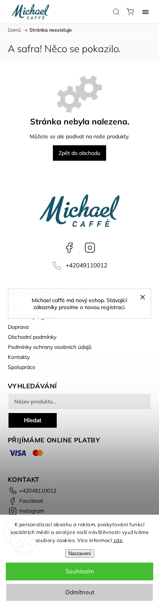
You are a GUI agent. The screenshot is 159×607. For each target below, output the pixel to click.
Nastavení (79, 553)
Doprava (18, 326)
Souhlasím (80, 571)
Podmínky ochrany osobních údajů (49, 346)
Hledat (32, 420)
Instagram (90, 247)
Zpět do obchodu (79, 153)
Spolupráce (22, 367)
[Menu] (145, 11)
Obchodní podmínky (32, 336)
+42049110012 (86, 265)
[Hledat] (116, 11)
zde (118, 540)
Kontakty (19, 357)
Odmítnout (79, 592)
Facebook (69, 247)
